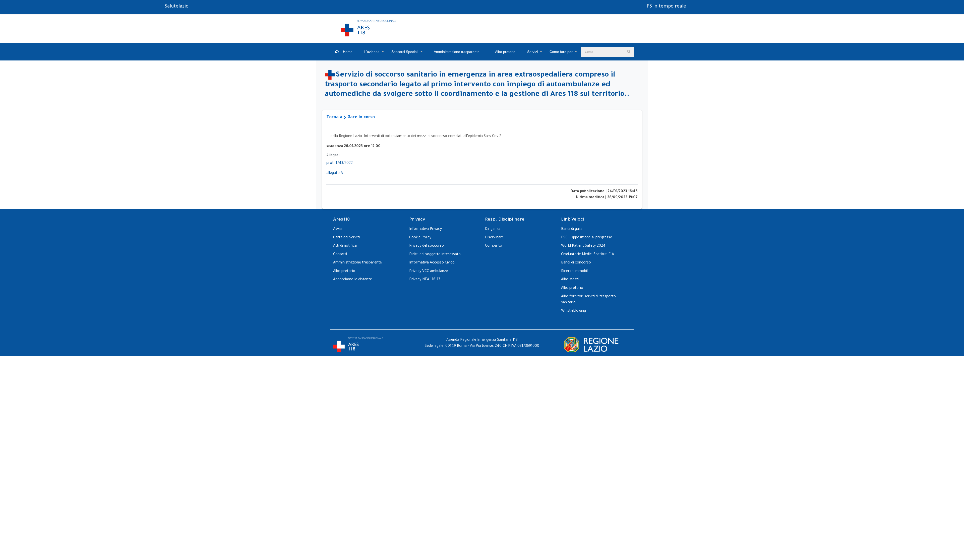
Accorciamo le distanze (352, 280)
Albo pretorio (504, 52)
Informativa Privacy (425, 229)
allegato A (334, 173)
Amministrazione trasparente (456, 52)
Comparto (493, 246)
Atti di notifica (345, 246)
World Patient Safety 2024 (583, 246)
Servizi (532, 52)
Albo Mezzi (570, 280)
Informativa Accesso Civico (432, 263)
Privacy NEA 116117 (424, 280)
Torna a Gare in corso (350, 117)
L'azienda (372, 52)
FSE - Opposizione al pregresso (586, 238)
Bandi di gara (571, 229)
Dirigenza (492, 229)
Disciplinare (494, 238)
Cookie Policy (420, 238)
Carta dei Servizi (346, 238)
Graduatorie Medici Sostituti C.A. (588, 255)
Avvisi (337, 229)
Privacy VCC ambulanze (428, 271)
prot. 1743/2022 (339, 163)
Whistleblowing (573, 311)
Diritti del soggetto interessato (435, 255)
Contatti (340, 255)
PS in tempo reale (666, 6)
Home (347, 52)
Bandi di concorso (576, 263)
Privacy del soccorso (426, 246)
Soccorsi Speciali (404, 52)
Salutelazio (177, 6)
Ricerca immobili (574, 271)
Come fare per (561, 52)
